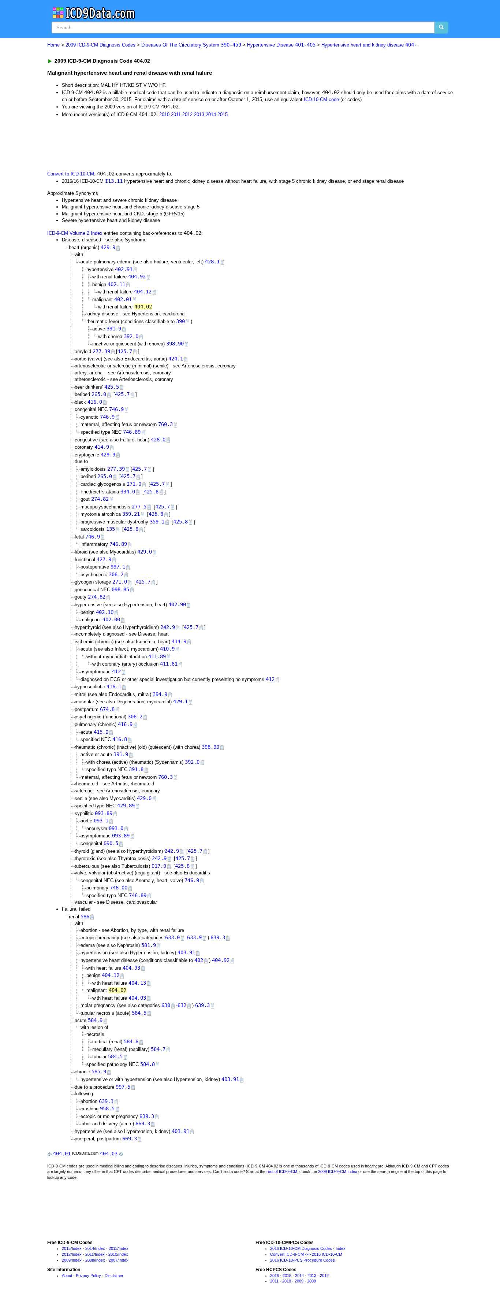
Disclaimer (114, 1275)
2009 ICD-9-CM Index (337, 1171)
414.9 (101, 447)
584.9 (95, 1020)
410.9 (167, 649)
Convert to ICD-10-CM (70, 174)
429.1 (180, 701)
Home (53, 45)
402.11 (116, 284)
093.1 (101, 820)
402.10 (104, 612)
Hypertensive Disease (281, 45)
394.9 (160, 694)
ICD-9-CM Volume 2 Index (74, 233)
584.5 (139, 1013)
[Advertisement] (178, 143)
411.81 (169, 664)
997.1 (118, 567)
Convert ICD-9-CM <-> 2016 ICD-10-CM (306, 1254)
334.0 (127, 492)
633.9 (194, 937)
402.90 (177, 604)
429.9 (108, 247)
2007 (113, 1260)
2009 (66, 1260)
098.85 (120, 589)
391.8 (136, 769)
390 (180, 321)
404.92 (137, 277)
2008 (89, 1260)
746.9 (116, 409)
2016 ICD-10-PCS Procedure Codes (302, 1260)
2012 (187, 114)
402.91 (124, 269)
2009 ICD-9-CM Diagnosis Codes (100, 45)
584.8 (147, 1064)
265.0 (99, 394)
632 (182, 1005)
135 (110, 529)
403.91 (186, 952)
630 (165, 1005)
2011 (176, 114)
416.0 (94, 402)
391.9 (114, 329)
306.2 (116, 574)
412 (116, 671)
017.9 (159, 866)
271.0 (134, 484)
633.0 (172, 937)
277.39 (101, 351)
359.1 (157, 522)
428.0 (158, 440)
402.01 (123, 299)
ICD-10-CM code (321, 99)
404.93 (131, 968)
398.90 (175, 344)
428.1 (212, 261)
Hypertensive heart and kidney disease (369, 45)
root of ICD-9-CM (281, 1171)
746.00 (118, 888)
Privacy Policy (88, 1275)
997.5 (123, 1087)
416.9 (125, 724)
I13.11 (114, 181)
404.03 (137, 998)
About (67, 1275)
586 (85, 916)
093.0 (116, 828)
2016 (274, 1275)
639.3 (217, 937)
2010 (164, 114)
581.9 (148, 945)
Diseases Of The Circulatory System (191, 45)
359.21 (131, 514)
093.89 (103, 813)
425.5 (111, 387)
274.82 (100, 499)
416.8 (119, 739)
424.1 (175, 359)
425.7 (124, 351)
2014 (211, 114)
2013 (199, 114)
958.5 (107, 1108)
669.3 (142, 1123)
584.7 (158, 1049)
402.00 (111, 619)
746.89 (132, 432)
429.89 (126, 805)
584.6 (131, 1041)
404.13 (137, 983)
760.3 (165, 424)
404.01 (62, 1153)
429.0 (144, 552)
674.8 (107, 709)
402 (198, 960)
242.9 (167, 627)
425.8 (151, 492)
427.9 (104, 559)
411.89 (157, 656)
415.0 (101, 732)
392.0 (131, 336)
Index (77, 1248)
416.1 (114, 686)
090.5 (111, 843)
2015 (222, 114)
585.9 (99, 1071)
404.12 (143, 292)
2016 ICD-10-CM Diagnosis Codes (301, 1248)
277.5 (139, 507)
